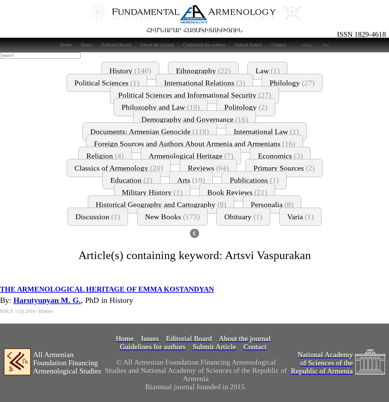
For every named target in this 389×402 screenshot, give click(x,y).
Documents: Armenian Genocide (149, 131)
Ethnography (203, 71)
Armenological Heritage (191, 156)
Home (66, 44)
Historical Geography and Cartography (161, 204)
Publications (254, 180)
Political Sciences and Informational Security (194, 95)
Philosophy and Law (161, 107)
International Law (266, 131)
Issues (86, 44)
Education (131, 180)
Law (268, 71)
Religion (105, 156)
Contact (278, 44)
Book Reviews (237, 192)
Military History (152, 192)
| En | (325, 45)
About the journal (157, 44)
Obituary (243, 217)
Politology (245, 107)
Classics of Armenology (118, 168)
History (130, 71)
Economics (280, 156)
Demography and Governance (194, 119)
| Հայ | (306, 45)
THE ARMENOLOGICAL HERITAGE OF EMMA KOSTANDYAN (107, 289)
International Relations (204, 83)
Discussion (97, 217)
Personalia (272, 204)
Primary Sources (284, 168)
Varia (300, 217)
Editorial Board (116, 44)
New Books (172, 217)
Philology (292, 83)
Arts (191, 180)
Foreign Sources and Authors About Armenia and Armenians (194, 144)
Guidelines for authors (204, 44)
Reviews (208, 168)
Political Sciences (106, 83)
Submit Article (248, 44)
